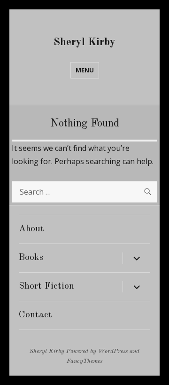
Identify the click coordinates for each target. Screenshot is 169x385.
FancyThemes (84, 361)
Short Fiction (46, 286)
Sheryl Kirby (84, 42)
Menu (85, 70)
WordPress (113, 351)
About (31, 229)
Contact (35, 315)
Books (31, 257)
